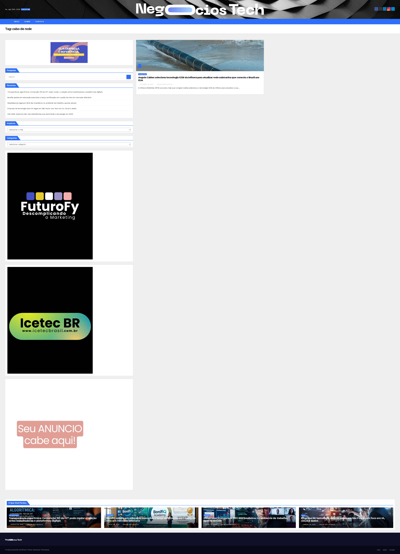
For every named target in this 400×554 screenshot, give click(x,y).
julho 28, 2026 (114, 524)
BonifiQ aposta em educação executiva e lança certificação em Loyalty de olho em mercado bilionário (49, 97)
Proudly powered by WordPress (16, 550)
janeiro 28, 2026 (309, 524)
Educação (110, 515)
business (207, 515)
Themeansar (45, 550)
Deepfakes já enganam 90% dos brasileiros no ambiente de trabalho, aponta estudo (41, 103)
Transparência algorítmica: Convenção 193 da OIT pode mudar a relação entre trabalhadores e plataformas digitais (54, 92)
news (303, 515)
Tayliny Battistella (165, 84)
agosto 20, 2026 (17, 524)
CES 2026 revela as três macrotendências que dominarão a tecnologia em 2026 (40, 114)
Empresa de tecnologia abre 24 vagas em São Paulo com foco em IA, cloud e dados (41, 109)
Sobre (27, 22)
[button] (394, 22)
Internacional (14, 515)
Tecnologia (142, 74)
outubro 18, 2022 (147, 84)
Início (16, 22)
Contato (39, 22)
